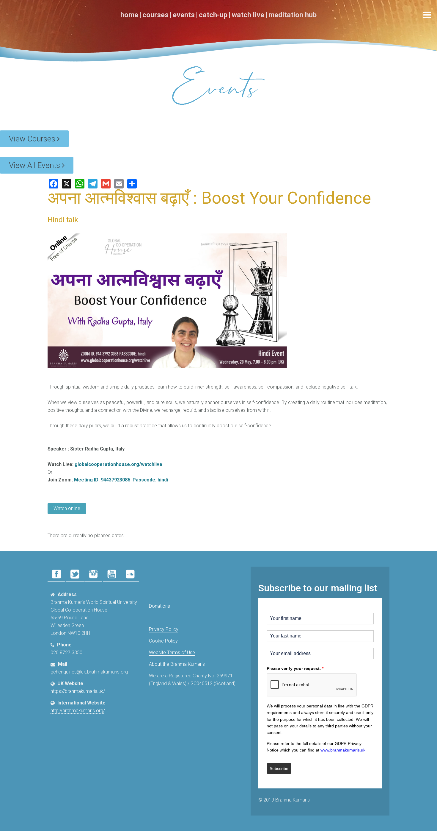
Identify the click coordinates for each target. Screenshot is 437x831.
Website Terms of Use (172, 652)
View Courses (33, 138)
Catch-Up (213, 15)
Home (129, 15)
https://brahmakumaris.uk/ (78, 691)
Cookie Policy (163, 641)
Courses (155, 15)
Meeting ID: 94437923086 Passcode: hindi (121, 480)
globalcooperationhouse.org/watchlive (118, 464)
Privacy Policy (163, 629)
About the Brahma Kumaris (177, 664)
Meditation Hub (292, 15)
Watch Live (248, 15)
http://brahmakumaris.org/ (78, 710)
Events (184, 15)
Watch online (67, 508)
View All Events (35, 165)
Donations (159, 606)
